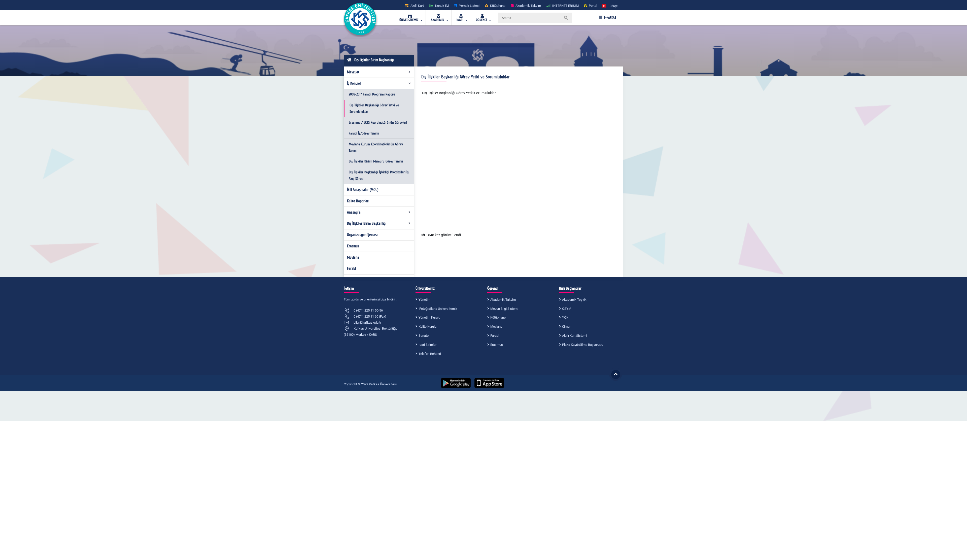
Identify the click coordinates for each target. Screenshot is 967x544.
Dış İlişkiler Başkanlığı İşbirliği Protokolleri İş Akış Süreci (379, 175)
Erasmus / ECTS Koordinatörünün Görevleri (378, 122)
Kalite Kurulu (427, 326)
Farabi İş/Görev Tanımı (364, 133)
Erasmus (353, 246)
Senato (424, 335)
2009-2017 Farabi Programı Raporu (372, 94)
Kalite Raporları (358, 201)
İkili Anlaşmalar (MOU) (362, 189)
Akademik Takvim (503, 299)
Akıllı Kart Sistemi (574, 335)
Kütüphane (498, 317)
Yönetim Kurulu (429, 317)
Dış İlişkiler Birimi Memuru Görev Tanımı (376, 161)
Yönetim (424, 299)
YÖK (565, 317)
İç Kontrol (354, 83)
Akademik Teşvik (574, 299)
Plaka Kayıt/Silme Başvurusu (582, 345)
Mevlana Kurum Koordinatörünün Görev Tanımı (376, 147)
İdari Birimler (427, 345)
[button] (610, 5)
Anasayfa (354, 212)
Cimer (566, 326)
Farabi (351, 268)
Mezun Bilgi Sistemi (504, 309)
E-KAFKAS (610, 18)
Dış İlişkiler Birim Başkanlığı (366, 223)
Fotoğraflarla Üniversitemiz (438, 309)
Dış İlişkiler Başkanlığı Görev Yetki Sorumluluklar (459, 93)
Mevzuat (353, 72)
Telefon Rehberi (430, 354)
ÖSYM (566, 309)
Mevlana (353, 257)
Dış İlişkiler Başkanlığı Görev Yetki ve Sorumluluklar (374, 108)
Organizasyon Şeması (362, 234)
